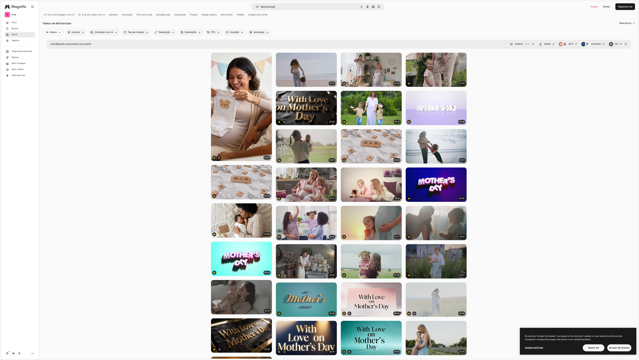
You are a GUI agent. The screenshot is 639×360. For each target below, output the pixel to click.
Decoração (180, 14)
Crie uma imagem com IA (60, 14)
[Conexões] (7, 353)
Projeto (194, 14)
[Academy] (13, 353)
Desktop (522, 44)
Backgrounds (163, 14)
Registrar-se (625, 6)
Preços (594, 6)
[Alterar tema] (19, 353)
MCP (571, 44)
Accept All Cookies (619, 347)
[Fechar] (625, 44)
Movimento (227, 14)
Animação (127, 14)
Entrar (606, 6)
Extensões (596, 44)
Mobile (547, 44)
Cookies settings (534, 347)
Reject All (593, 347)
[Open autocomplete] (255, 7)
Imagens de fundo (258, 14)
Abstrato (113, 14)
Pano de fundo (144, 14)
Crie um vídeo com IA (93, 14)
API (616, 44)
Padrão (240, 14)
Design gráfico (209, 14)
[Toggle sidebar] (32, 6)
